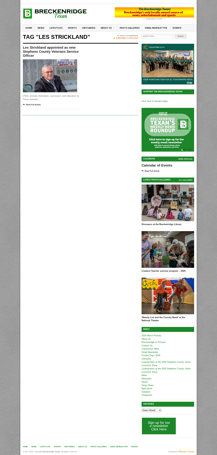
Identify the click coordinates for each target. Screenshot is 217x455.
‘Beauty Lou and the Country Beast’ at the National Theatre (163, 319)
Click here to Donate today (155, 101)
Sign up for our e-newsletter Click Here (159, 426)
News (41, 28)
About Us (106, 28)
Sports (72, 28)
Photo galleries (130, 28)
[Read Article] (54, 62)
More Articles (185, 159)
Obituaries (88, 28)
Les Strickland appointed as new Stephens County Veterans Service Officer (51, 51)
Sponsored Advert (154, 19)
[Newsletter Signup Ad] (168, 130)
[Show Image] (46, 62)
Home (29, 28)
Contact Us (147, 345)
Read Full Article (33, 105)
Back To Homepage (129, 36)
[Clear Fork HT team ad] (168, 64)
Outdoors (146, 392)
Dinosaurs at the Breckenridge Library (161, 224)
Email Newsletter (156, 28)
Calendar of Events (157, 165)
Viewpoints (147, 395)
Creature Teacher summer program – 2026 (163, 271)
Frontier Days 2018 (151, 355)
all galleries (185, 180)
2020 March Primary (151, 335)
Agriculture (147, 388)
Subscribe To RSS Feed (127, 38)
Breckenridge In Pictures (154, 342)
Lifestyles (56, 28)
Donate (177, 28)
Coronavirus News (150, 348)
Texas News (148, 385)
